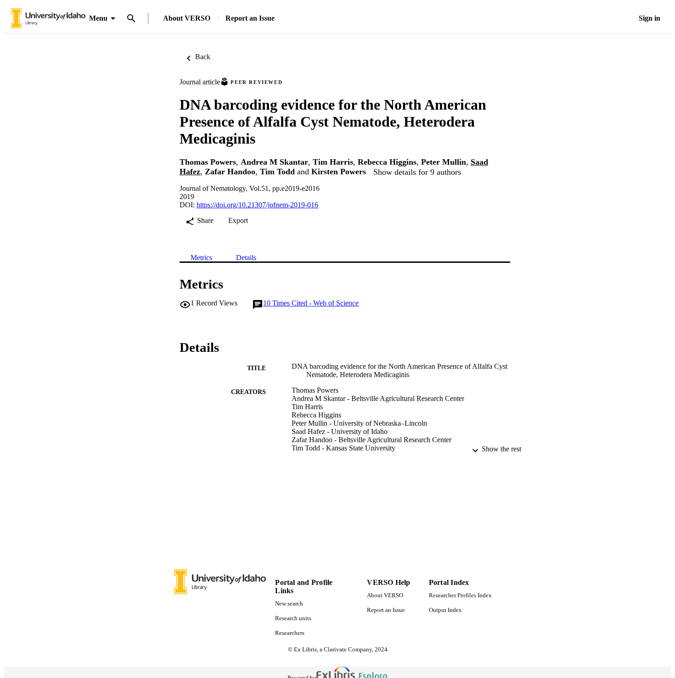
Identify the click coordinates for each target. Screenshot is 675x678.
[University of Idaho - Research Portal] (48, 18)
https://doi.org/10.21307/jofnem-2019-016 (257, 205)
